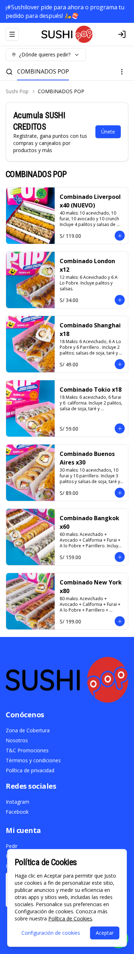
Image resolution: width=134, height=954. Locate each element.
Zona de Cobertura (28, 730)
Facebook (17, 811)
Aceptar (105, 932)
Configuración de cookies (50, 932)
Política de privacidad (30, 770)
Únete (108, 131)
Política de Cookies (70, 918)
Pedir (12, 846)
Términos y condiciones (33, 760)
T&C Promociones (27, 750)
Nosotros (17, 740)
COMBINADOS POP (43, 71)
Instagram (17, 801)
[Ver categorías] (121, 71)
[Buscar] (9, 71)
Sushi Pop (17, 91)
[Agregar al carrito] (120, 236)
